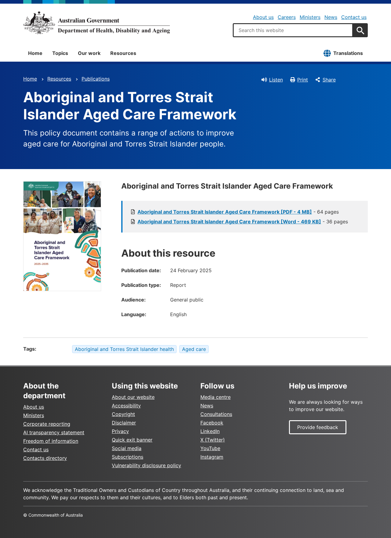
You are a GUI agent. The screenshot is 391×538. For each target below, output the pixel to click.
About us (263, 17)
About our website (133, 397)
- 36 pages (242, 221)
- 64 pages (238, 212)
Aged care (194, 349)
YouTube (210, 448)
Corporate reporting (46, 424)
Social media (126, 448)
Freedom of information (50, 441)
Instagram (211, 457)
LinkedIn (210, 431)
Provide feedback (317, 427)
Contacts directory (45, 458)
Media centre (215, 397)
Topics (60, 53)
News (330, 17)
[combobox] (293, 30)
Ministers (310, 17)
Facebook (211, 423)
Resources (123, 53)
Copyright (123, 414)
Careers (287, 17)
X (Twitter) (212, 440)
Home (35, 53)
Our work (89, 53)
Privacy (120, 431)
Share (329, 80)
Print (302, 80)
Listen (276, 80)
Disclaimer (124, 423)
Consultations (216, 414)
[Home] (96, 22)
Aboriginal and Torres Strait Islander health (124, 349)
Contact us (354, 17)
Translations (348, 53)
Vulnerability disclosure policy (146, 465)
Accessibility (126, 406)
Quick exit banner (132, 440)
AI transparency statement (53, 432)
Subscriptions (127, 457)
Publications (96, 79)
